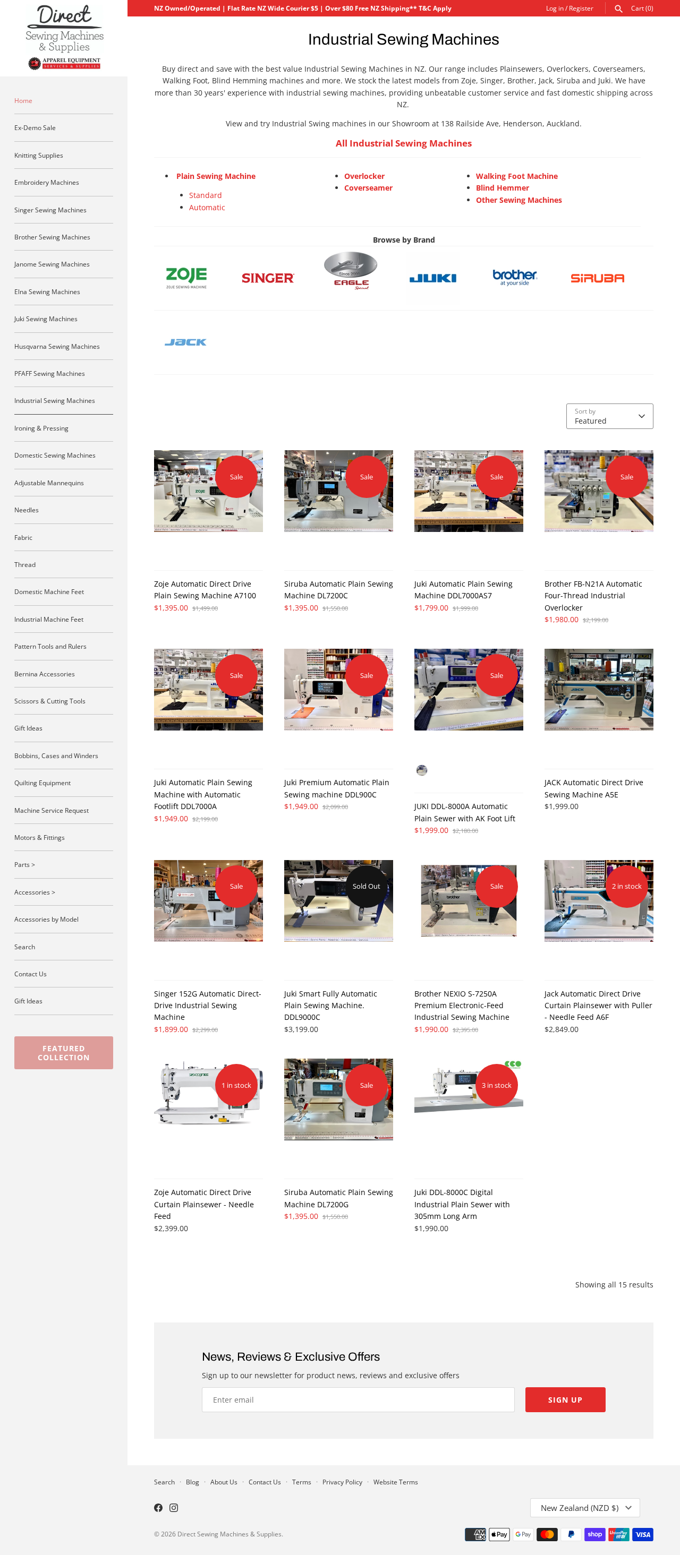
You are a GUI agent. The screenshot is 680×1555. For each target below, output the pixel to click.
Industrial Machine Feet (48, 619)
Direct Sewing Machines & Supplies (229, 1534)
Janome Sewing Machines (52, 264)
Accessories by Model (46, 919)
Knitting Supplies (38, 155)
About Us (223, 1481)
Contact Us (30, 973)
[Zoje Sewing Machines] (195, 278)
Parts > (24, 864)
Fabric (23, 537)
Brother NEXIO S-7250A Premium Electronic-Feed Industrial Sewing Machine (461, 1006)
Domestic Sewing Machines (55, 455)
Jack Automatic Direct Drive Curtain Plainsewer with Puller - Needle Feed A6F (598, 1006)
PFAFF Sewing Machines (49, 373)
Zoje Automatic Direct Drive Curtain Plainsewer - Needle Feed (204, 1204)
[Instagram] (173, 1509)
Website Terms (395, 1481)
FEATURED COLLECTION (64, 1052)
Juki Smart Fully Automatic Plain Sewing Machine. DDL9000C (330, 1006)
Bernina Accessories (44, 673)
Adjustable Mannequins (49, 482)
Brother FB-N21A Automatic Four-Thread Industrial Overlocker (593, 596)
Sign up (565, 1400)
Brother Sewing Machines (52, 237)
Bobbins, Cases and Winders (56, 755)
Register (581, 8)
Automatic (207, 207)
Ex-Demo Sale (35, 127)
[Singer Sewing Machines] (278, 278)
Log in (555, 8)
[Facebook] (158, 1509)
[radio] (421, 770)
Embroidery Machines (46, 182)
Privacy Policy (342, 1481)
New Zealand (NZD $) (579, 1507)
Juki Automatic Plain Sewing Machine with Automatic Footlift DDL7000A (203, 794)
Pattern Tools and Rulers (50, 646)
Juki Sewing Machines (46, 318)
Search (24, 946)
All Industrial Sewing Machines (404, 143)
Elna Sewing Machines (47, 291)
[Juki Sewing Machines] (442, 278)
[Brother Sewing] (525, 278)
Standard (205, 195)
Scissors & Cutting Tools (50, 701)
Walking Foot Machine (517, 176)
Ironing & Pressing (41, 428)
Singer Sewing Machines (50, 209)
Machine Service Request (51, 810)
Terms (301, 1481)
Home (23, 100)
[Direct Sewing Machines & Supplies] (64, 38)
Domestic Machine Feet (49, 591)
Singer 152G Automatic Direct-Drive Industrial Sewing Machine (207, 1006)
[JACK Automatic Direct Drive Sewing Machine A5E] (599, 703)
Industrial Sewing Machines (54, 400)
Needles (26, 509)
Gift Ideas (28, 728)
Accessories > (34, 892)
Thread (25, 564)
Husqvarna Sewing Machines (57, 346)
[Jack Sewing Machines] (185, 321)
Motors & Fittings (39, 837)
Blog (192, 1481)
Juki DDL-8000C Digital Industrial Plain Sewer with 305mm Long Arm (462, 1204)
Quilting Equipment (42, 782)
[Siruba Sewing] (597, 257)
